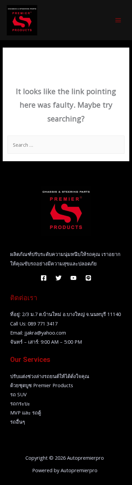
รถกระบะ (20, 403)
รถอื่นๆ (17, 421)
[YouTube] (73, 278)
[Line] (88, 278)
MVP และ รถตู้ (25, 412)
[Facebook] (44, 278)
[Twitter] (59, 278)
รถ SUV (18, 394)
